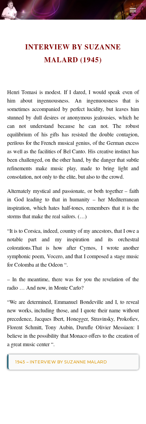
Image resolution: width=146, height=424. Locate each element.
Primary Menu (133, 10)
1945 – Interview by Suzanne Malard (61, 361)
